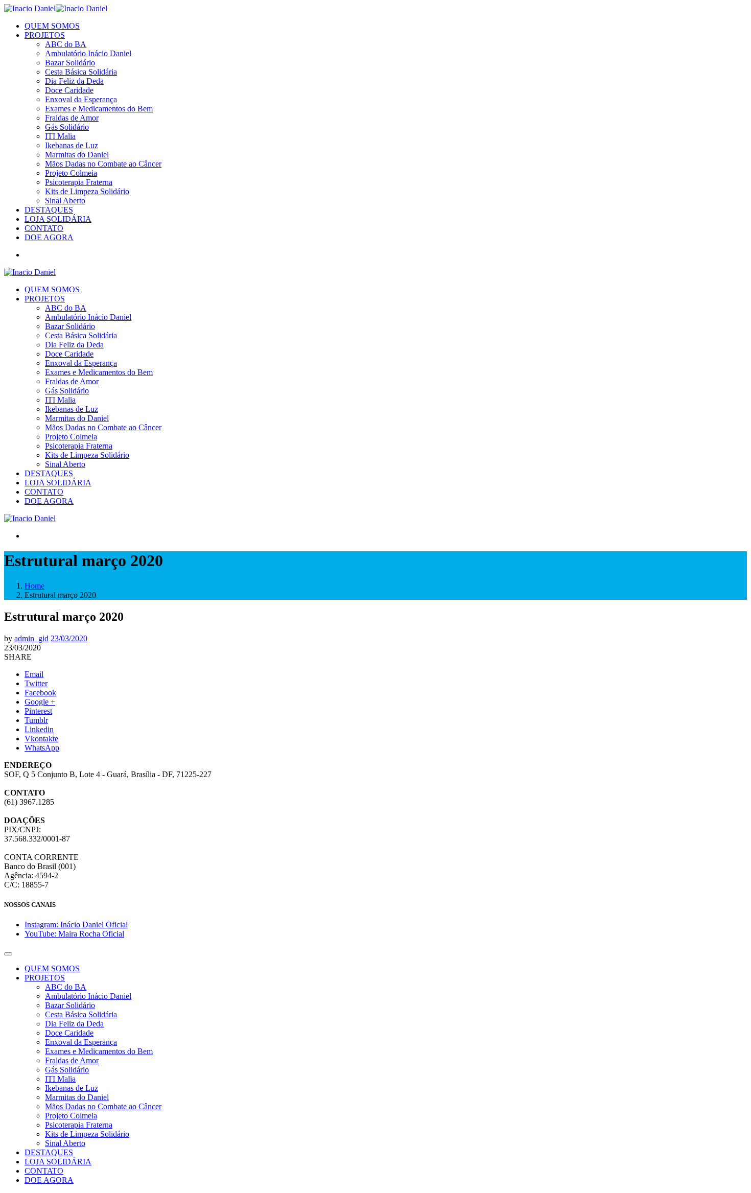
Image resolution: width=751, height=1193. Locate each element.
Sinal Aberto (65, 200)
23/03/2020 (69, 638)
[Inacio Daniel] (55, 8)
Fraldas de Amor (72, 117)
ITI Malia (60, 136)
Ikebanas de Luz (71, 145)
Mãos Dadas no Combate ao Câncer (103, 163)
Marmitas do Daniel (77, 154)
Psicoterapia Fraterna (78, 182)
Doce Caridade (69, 90)
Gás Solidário (67, 127)
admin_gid (31, 638)
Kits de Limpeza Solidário (87, 191)
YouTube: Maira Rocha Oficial (74, 933)
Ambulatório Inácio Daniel (88, 53)
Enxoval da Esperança (81, 99)
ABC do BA (65, 44)
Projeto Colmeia (71, 173)
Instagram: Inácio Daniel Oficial (76, 924)
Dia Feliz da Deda (74, 81)
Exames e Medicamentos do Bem (99, 108)
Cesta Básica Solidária (81, 71)
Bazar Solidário (70, 62)
